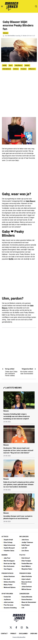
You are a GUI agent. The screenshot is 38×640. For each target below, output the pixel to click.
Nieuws (5, 33)
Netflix (4, 65)
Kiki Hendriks (11, 35)
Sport (10, 65)
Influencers (32, 69)
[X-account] (11, 627)
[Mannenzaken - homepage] (11, 6)
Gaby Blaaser (18, 65)
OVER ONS (33, 633)
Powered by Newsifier (19, 637)
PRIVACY (13, 633)
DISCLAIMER (23, 633)
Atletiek (27, 65)
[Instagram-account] (22, 627)
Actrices (15, 69)
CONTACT (4, 633)
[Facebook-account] (16, 627)
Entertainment (7, 69)
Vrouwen (23, 69)
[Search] (36, 6)
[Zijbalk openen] (2, 6)
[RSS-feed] (27, 627)
